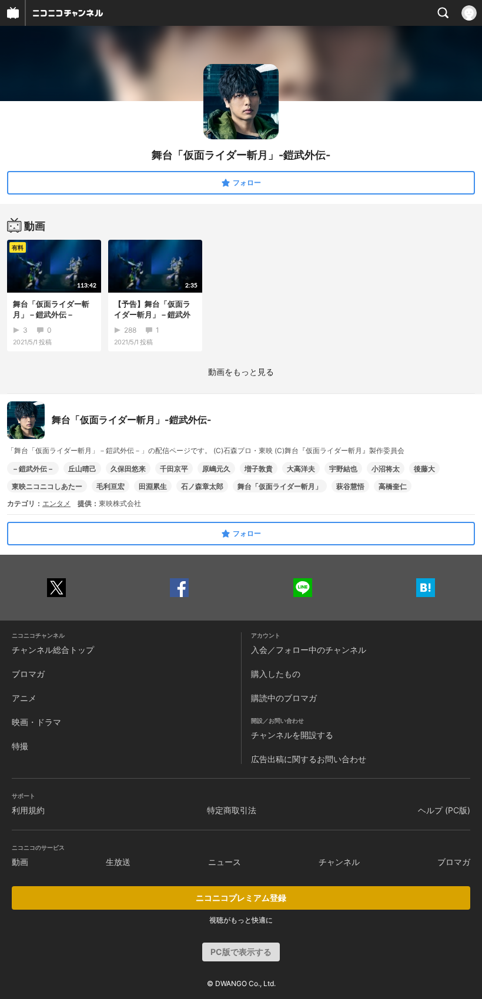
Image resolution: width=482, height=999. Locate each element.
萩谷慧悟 (350, 486)
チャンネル (339, 862)
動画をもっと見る (241, 372)
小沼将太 (385, 468)
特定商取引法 (231, 810)
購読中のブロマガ (284, 698)
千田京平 (174, 468)
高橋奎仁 (393, 486)
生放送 (118, 862)
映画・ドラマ (36, 722)
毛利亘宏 (110, 486)
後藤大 (424, 468)
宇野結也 (343, 468)
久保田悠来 (128, 468)
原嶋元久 (216, 468)
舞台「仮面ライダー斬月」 (279, 486)
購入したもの (275, 674)
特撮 (20, 746)
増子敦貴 (259, 468)
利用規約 (28, 810)
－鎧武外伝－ (33, 468)
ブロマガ (28, 674)
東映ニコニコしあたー (47, 486)
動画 (20, 862)
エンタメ (56, 503)
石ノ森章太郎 (202, 486)
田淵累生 (153, 486)
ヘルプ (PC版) (444, 810)
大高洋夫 (301, 468)
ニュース (224, 862)
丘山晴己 (82, 468)
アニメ (24, 698)
